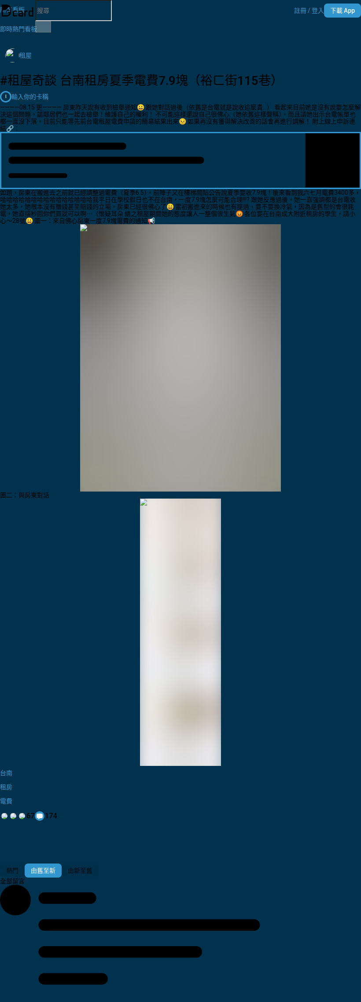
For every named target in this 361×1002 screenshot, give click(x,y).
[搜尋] (43, 27)
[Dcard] (17, 10)
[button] (309, 10)
